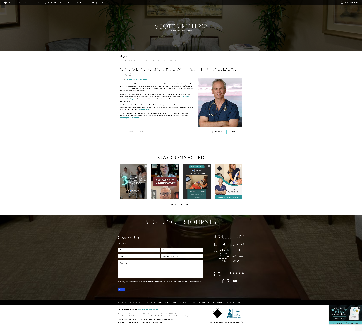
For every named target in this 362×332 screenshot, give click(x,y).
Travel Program (94, 3)
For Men (54, 3)
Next (233, 132)
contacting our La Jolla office (129, 118)
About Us (12, 3)
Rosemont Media (235, 322)
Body (34, 3)
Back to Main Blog (135, 132)
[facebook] (223, 282)
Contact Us (106, 3)
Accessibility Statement (157, 322)
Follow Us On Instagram (181, 205)
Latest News (135, 79)
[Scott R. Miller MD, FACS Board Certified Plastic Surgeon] (5, 2)
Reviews (71, 3)
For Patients (81, 3)
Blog (126, 61)
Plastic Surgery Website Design (218, 322)
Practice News (143, 79)
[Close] (359, 307)
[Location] (339, 2)
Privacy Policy (122, 322)
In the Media (128, 79)
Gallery (63, 3)
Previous (219, 132)
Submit (121, 289)
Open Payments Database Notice (138, 322)
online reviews (144, 109)
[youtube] (235, 282)
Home (121, 61)
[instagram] (228, 282)
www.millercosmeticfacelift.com (148, 309)
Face (20, 3)
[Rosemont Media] (242, 322)
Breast (27, 3)
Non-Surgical (43, 3)
